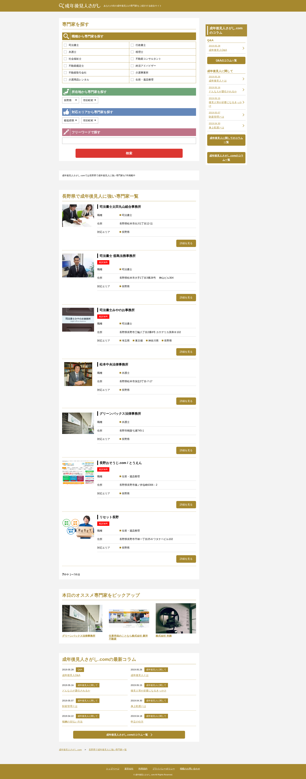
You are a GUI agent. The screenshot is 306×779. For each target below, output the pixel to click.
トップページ (112, 768)
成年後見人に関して (156, 669)
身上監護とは (138, 706)
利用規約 (142, 768)
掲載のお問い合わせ (190, 768)
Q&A (80, 669)
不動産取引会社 (78, 72)
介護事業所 (142, 72)
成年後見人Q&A (71, 675)
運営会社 (128, 768)
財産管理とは (69, 706)
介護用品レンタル (79, 79)
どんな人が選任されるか (76, 690)
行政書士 (141, 45)
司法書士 (74, 45)
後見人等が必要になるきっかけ (148, 690)
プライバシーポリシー (164, 768)
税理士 (139, 52)
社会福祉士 (75, 58)
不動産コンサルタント (148, 58)
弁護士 (72, 52)
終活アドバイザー (146, 65)
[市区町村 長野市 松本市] (89, 100)
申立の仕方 (137, 721)
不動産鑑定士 (76, 65)
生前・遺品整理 (144, 79)
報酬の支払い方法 (72, 721)
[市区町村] (89, 120)
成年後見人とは (140, 675)
